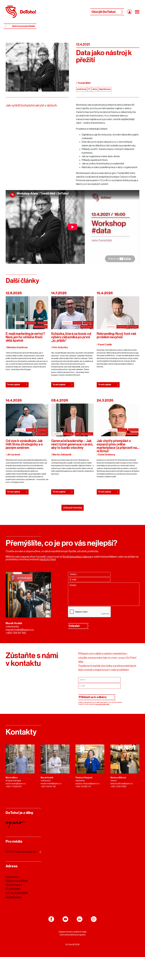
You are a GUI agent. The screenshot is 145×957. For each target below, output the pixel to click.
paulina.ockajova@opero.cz (87, 784)
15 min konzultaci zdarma (76, 556)
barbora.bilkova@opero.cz (121, 784)
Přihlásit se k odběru (92, 697)
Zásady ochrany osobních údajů (72, 932)
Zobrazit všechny (72, 508)
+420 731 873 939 (118, 787)
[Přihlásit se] (129, 11)
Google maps (14, 897)
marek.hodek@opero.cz (20, 629)
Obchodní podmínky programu (72, 935)
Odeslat (74, 626)
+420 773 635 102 (13, 787)
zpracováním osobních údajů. (102, 704)
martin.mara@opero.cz (16, 784)
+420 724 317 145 (16, 633)
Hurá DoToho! (48, 559)
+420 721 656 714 (83, 787)
